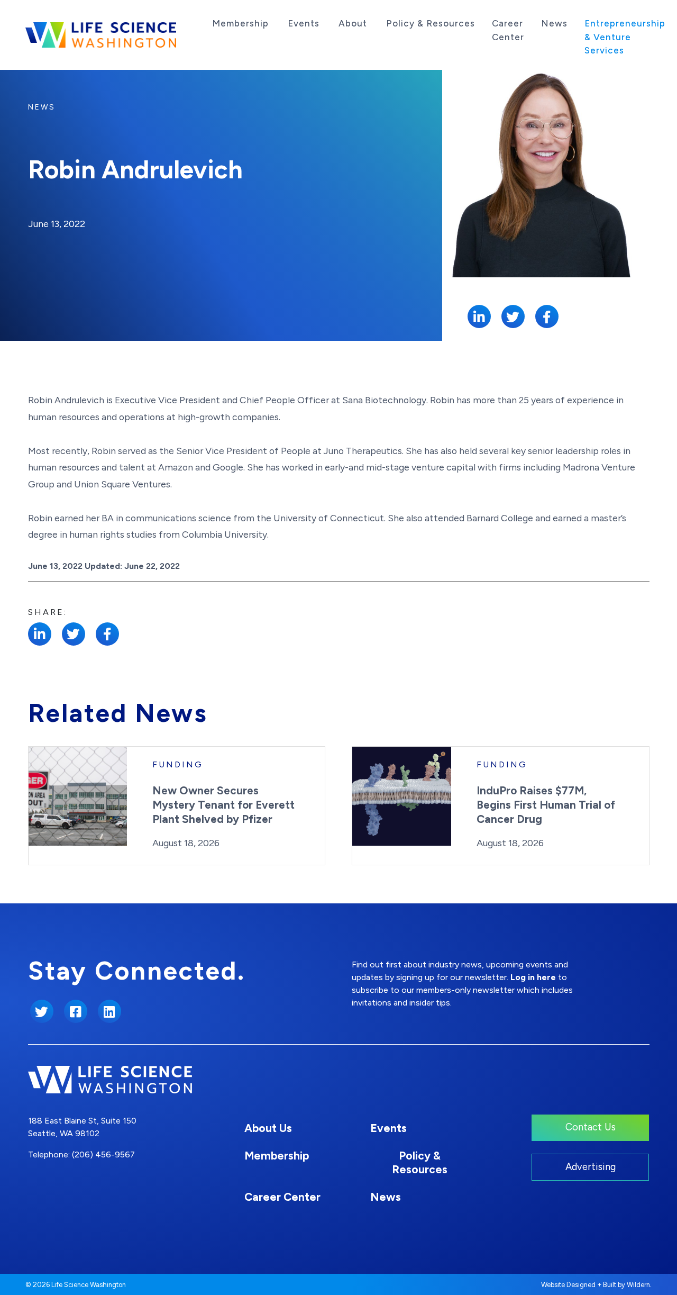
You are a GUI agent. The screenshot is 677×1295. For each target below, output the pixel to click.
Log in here (533, 977)
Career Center (508, 30)
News (554, 23)
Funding (177, 764)
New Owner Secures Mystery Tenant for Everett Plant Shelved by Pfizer (223, 805)
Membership (240, 23)
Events (303, 23)
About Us (268, 1128)
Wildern (638, 1285)
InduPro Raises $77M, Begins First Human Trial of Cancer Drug (546, 805)
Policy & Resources (430, 23)
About (352, 23)
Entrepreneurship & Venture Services (624, 37)
